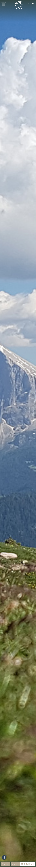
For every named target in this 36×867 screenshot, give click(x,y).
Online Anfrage (27, 864)
